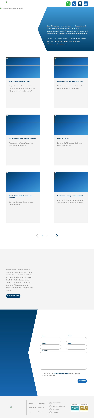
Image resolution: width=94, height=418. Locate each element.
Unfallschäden (32, 407)
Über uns (30, 403)
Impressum (41, 407)
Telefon (44, 343)
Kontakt (40, 412)
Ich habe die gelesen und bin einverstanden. (62, 374)
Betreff (70, 343)
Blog (29, 412)
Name (43, 336)
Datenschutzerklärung (61, 373)
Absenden (82, 381)
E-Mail (69, 336)
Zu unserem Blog (13, 296)
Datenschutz (41, 403)
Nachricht (44, 350)
